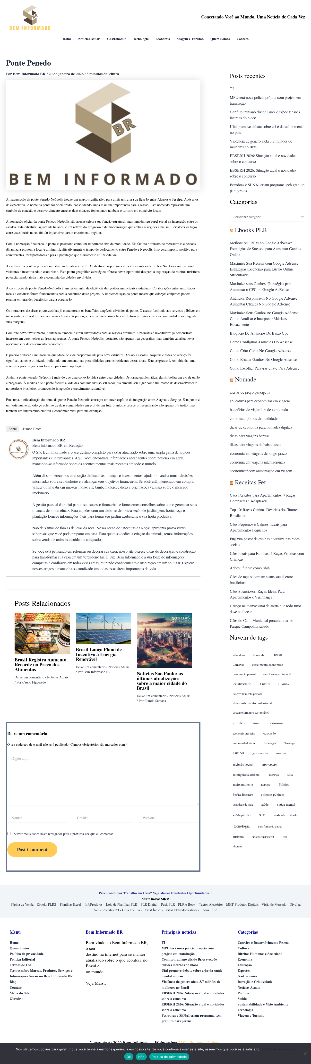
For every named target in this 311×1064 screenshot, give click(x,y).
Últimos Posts (32, 429)
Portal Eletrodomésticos (180, 910)
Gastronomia (247, 976)
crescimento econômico (267, 664)
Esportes (244, 970)
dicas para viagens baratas (249, 435)
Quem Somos (19, 948)
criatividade (242, 683)
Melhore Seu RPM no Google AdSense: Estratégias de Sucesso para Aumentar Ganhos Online (265, 248)
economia (276, 722)
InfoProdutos (93, 904)
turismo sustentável (263, 837)
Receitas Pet (250, 482)
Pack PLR (168, 904)
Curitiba (283, 684)
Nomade (245, 379)
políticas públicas (272, 794)
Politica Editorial (22, 959)
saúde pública (242, 815)
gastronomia (260, 753)
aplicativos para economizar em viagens (260, 400)
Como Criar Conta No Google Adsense (260, 350)
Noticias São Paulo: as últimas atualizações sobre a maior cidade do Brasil (162, 681)
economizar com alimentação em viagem (261, 470)
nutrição (265, 784)
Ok (129, 1057)
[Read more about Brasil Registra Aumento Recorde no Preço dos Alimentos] (42, 632)
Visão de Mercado (274, 904)
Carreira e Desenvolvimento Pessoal (264, 942)
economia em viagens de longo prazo (258, 453)
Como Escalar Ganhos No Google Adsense (263, 359)
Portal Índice (152, 910)
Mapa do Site (19, 993)
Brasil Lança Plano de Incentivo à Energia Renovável (99, 654)
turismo (238, 836)
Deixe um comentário (29, 677)
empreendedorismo (244, 743)
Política (284, 784)
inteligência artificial (246, 774)
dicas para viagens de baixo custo (255, 444)
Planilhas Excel (70, 904)
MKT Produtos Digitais (242, 904)
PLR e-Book (186, 904)
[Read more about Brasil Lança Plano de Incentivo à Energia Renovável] (103, 627)
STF (262, 815)
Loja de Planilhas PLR (121, 904)
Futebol (238, 753)
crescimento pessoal (244, 674)
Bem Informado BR (48, 440)
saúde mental (286, 804)
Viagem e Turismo (251, 1015)
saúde (264, 804)
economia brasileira (244, 733)
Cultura (265, 684)
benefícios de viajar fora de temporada (259, 409)
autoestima (239, 655)
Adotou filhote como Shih (250, 567)
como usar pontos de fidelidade (253, 418)
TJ (232, 88)
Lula (290, 774)
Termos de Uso (20, 964)
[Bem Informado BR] (18, 448)
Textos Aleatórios (211, 904)
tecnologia (242, 826)
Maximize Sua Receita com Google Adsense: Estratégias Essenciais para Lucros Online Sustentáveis (264, 269)
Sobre (13, 429)
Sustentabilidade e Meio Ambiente (263, 1004)
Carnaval (238, 665)
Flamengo (289, 743)
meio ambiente (243, 784)
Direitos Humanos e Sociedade (260, 953)
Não (141, 1057)
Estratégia (270, 743)
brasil (278, 654)
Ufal (284, 837)
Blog (13, 981)
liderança (273, 775)
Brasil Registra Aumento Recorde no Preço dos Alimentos (40, 664)
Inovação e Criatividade (255, 981)
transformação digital (270, 826)
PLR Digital (149, 904)
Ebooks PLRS (46, 904)
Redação (76, 445)
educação (269, 733)
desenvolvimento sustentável (251, 712)
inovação (269, 764)
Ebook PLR (208, 910)
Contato (16, 987)
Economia (245, 959)
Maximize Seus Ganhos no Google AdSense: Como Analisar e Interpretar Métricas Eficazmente (264, 318)
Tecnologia (245, 1009)
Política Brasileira (243, 794)
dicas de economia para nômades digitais (261, 427)
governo (280, 753)
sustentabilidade (285, 814)
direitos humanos (246, 722)
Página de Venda (22, 904)
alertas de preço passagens (250, 392)
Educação (245, 964)
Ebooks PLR (251, 230)
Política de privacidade (26, 953)
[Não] (304, 1053)
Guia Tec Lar (131, 910)
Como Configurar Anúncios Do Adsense (261, 341)
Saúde (242, 998)
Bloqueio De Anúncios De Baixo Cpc (259, 333)
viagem (237, 846)
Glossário (16, 998)
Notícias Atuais (57, 677)
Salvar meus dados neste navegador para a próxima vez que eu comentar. (64, 833)
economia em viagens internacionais (257, 461)
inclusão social (243, 764)
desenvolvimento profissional (252, 703)
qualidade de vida (243, 804)
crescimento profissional (277, 674)
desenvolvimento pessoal (247, 694)
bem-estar (259, 655)
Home (14, 942)
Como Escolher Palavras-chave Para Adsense (264, 368)
